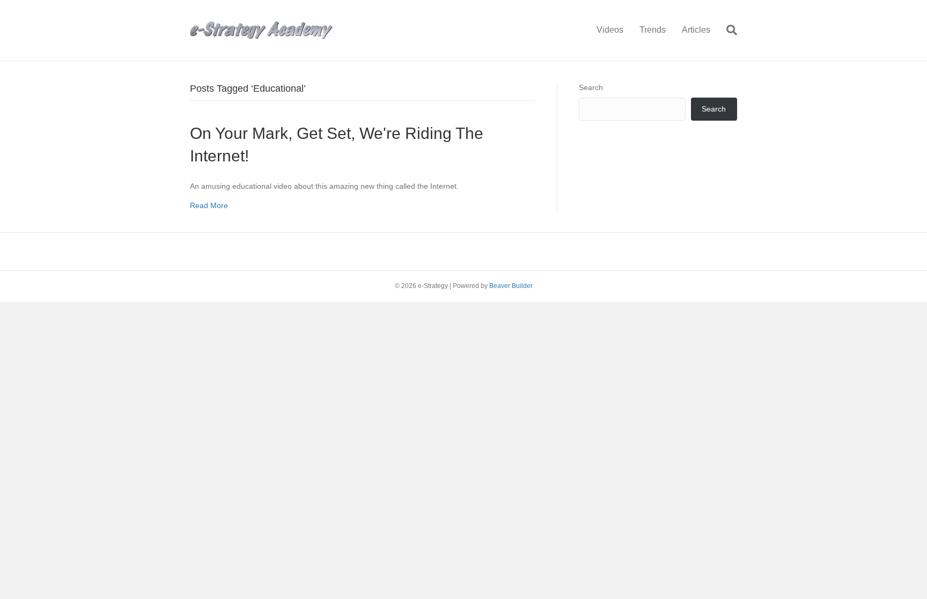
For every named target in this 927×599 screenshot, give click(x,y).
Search (591, 87)
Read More (209, 205)
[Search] (727, 30)
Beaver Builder (511, 286)
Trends (652, 29)
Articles (696, 29)
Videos (610, 29)
